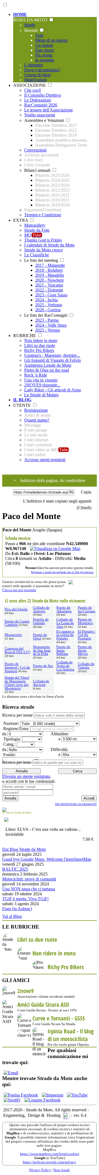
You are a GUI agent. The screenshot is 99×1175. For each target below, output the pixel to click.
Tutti (39, 35)
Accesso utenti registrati (44, 459)
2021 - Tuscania (49, 285)
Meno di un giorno (51, 40)
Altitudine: (59, 733)
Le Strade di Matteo (41, 394)
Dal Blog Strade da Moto (24, 849)
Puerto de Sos (43, 666)
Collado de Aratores (41, 609)
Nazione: (10, 723)
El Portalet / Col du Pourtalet (86, 635)
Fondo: (9, 754)
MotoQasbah (35, 79)
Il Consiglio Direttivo (42, 95)
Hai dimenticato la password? (76, 804)
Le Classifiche (36, 255)
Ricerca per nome (17, 715)
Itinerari (31, 30)
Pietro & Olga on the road (46, 370)
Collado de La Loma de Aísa (65, 623)
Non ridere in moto (40, 340)
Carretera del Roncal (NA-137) (17, 650)
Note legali (61, 1170)
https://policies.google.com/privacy (49, 1162)
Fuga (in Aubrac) (17, 908)
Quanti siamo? (36, 420)
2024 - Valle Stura (51, 325)
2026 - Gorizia (48, 309)
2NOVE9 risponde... (42, 385)
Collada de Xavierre (41, 683)
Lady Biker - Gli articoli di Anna (52, 390)
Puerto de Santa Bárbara (63, 650)
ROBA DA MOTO (30, 20)
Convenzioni (35, 150)
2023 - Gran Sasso (51, 295)
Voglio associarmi (39, 115)
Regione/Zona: (15, 728)
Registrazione (36, 410)
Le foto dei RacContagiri (46, 315)
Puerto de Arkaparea (64, 609)
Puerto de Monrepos (85, 621)
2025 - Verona (47, 330)
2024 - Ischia (46, 300)
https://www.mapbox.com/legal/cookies (49, 1154)
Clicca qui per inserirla (19, 590)
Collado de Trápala (86, 665)
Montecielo (13, 635)
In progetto (44, 60)
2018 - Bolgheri (49, 270)
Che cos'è (32, 90)
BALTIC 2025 (15, 869)
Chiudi (84, 507)
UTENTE (22, 405)
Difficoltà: (59, 749)
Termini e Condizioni (42, 214)
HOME (20, 14)
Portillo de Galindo (41, 621)
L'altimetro (33, 65)
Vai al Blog (12, 916)
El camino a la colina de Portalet (65, 635)
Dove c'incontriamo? (42, 70)
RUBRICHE (25, 335)
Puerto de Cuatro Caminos (17, 623)
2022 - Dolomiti (49, 290)
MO (32, 235)
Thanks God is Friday (43, 240)
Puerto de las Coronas (86, 609)
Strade (29, 25)
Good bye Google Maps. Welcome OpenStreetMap (46, 859)
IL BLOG (22, 399)
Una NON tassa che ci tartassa (28, 889)
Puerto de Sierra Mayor (85, 650)
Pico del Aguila (16, 609)
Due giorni (44, 50)
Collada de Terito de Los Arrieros (65, 665)
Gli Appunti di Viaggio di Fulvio (52, 360)
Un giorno (44, 45)
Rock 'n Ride (35, 375)
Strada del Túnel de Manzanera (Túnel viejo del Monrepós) (17, 683)
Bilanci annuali (37, 170)
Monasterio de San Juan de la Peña (42, 650)
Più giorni (43, 55)
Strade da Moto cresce (43, 250)
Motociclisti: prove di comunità (29, 879)
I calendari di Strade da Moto (49, 245)
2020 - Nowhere (49, 280)
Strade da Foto (37, 230)
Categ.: (9, 744)
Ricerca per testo (16, 762)
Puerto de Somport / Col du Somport (17, 667)
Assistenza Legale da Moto (47, 365)
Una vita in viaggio (40, 380)
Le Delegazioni (37, 100)
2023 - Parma (47, 320)
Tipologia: (11, 739)
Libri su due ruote (39, 345)
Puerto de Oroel (40, 636)
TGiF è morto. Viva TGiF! (25, 898)
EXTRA (21, 220)
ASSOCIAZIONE (30, 85)
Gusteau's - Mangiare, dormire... (52, 355)
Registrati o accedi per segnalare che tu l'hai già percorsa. (62, 572)
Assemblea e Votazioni (44, 120)
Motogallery (34, 225)
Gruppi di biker (37, 74)
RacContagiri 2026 (40, 105)
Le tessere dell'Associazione (48, 110)
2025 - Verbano (48, 304)
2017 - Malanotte (50, 265)
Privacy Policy (40, 1170)
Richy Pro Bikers (39, 350)
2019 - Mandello (49, 275)
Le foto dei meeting (41, 260)
